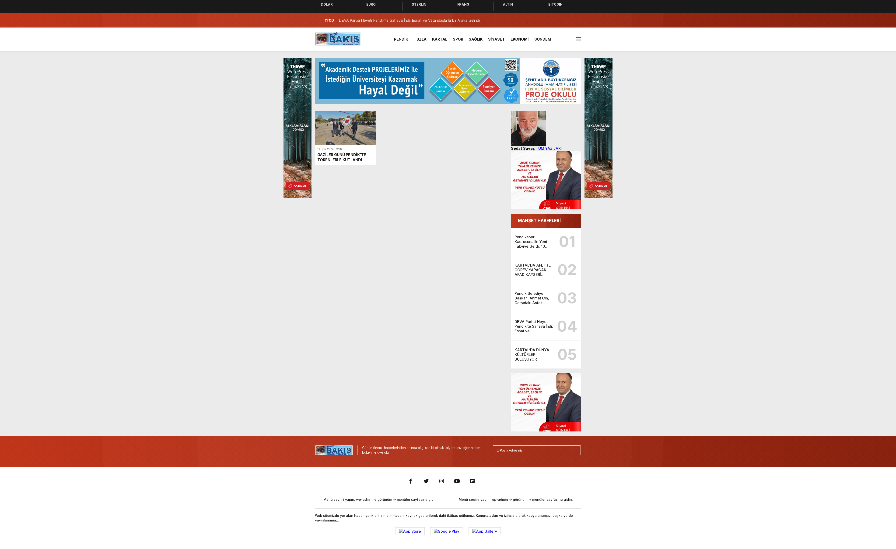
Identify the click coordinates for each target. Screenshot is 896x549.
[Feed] (488, 481)
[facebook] (411, 481)
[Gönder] (575, 450)
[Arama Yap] (567, 20)
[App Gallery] (485, 531)
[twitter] (426, 481)
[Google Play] (446, 531)
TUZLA (420, 39)
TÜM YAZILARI (549, 148)
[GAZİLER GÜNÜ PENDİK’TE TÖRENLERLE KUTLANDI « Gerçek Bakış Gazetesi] (338, 38)
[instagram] (441, 481)
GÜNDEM (542, 39)
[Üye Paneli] (576, 20)
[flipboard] (472, 481)
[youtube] (457, 481)
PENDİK (401, 39)
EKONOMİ (520, 39)
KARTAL (439, 39)
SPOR (458, 39)
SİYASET (496, 39)
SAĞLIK (476, 39)
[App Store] (410, 531)
